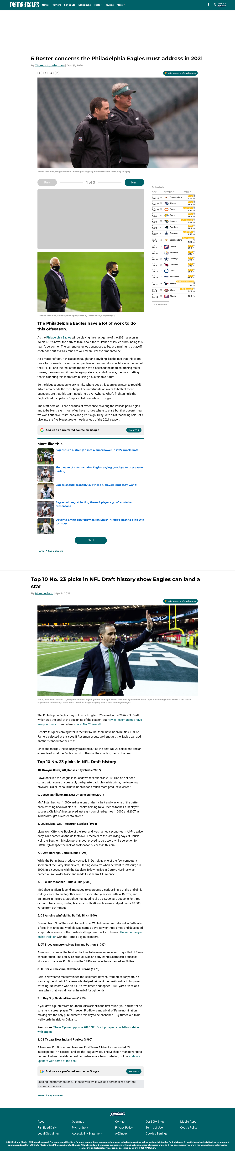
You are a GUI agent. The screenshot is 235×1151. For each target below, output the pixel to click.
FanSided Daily (47, 1127)
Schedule (69, 4)
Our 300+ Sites (155, 1121)
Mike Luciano (44, 593)
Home (41, 551)
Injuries (109, 4)
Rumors (56, 4)
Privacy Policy (124, 1127)
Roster (97, 4)
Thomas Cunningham (50, 65)
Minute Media (20, 1142)
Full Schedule (160, 304)
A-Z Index (121, 1133)
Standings (84, 4)
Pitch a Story (80, 1127)
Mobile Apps (188, 1121)
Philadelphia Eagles (58, 337)
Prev (47, 182)
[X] (215, 4)
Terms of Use (154, 1127)
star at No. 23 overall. (87, 724)
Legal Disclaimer (48, 1133)
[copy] (57, 73)
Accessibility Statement (87, 1133)
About (41, 1121)
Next (134, 182)
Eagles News (55, 551)
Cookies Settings (156, 1133)
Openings (78, 1121)
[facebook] (208, 4)
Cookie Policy (188, 1127)
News (45, 4)
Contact (120, 1121)
